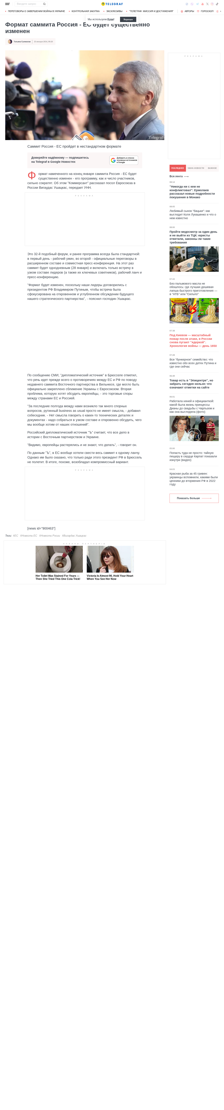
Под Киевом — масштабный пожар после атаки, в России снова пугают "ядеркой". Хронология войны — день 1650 (193, 341)
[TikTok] (217, 4)
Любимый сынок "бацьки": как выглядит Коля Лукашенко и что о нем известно (193, 214)
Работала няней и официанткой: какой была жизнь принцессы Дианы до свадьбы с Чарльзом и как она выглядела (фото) (192, 406)
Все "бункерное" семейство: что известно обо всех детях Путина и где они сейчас (193, 363)
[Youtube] (202, 4)
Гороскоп (207, 11)
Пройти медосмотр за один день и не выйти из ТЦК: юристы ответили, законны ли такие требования (193, 237)
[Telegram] (197, 3)
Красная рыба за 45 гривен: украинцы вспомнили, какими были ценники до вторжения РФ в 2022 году (194, 479)
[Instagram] (212, 3)
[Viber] (192, 4)
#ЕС (15, 535)
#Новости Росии (49, 535)
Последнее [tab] (177, 168)
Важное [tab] (212, 168)
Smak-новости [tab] (196, 168)
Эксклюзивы (114, 11)
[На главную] (112, 4)
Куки (110, 19)
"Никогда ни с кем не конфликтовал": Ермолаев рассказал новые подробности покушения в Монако (192, 192)
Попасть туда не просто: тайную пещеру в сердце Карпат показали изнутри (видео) (193, 456)
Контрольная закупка (86, 11)
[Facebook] (186, 3)
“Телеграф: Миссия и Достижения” (151, 11)
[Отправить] (44, 4)
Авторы (189, 11)
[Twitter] (207, 4)
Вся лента (176, 176)
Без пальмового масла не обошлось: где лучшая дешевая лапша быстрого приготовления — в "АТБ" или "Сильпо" (193, 289)
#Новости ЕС (28, 535)
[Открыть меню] (7, 4)
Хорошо (128, 19)
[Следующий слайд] (220, 11)
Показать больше (188, 498)
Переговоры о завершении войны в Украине (36, 11)
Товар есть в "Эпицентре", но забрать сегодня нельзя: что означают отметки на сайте (191, 384)
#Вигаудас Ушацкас (74, 535)
